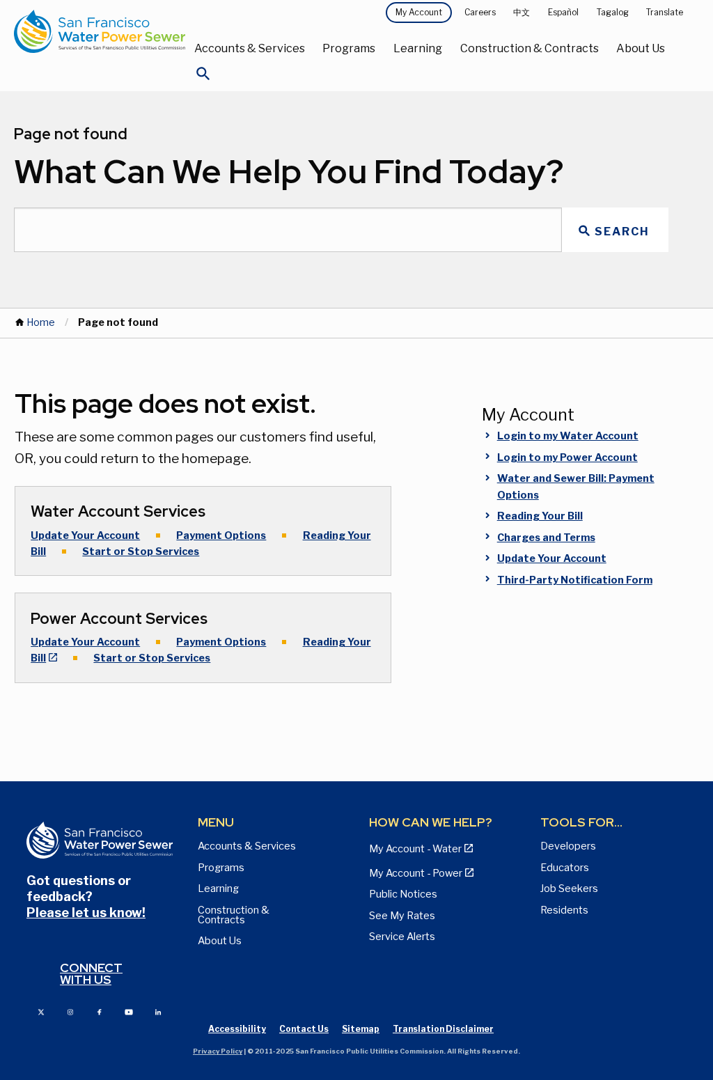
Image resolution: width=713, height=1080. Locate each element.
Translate (664, 12)
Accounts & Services (249, 48)
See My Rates (402, 915)
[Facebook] (99, 1011)
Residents (564, 910)
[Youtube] (129, 1011)
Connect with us (91, 974)
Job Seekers (569, 888)
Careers (480, 12)
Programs (348, 48)
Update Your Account (85, 535)
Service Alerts (402, 936)
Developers (568, 846)
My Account (418, 12)
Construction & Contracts (529, 48)
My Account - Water (415, 849)
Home (40, 322)
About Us (640, 48)
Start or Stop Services (140, 551)
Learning (417, 48)
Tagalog (613, 12)
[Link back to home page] (99, 31)
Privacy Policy (217, 1051)
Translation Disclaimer (443, 1029)
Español (563, 12)
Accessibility (237, 1029)
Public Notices (403, 894)
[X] (41, 1011)
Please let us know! (86, 912)
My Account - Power (415, 873)
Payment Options (221, 535)
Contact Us (304, 1029)
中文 (521, 12)
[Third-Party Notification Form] (570, 598)
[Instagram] (70, 1011)
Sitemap (360, 1029)
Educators (564, 867)
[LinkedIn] (158, 1011)
